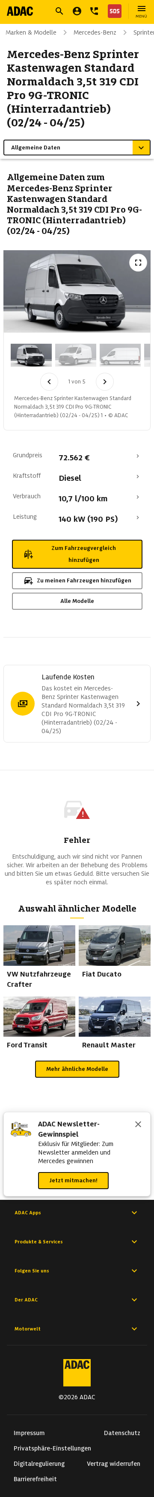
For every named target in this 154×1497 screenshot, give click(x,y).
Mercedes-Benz (95, 32)
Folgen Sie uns (32, 1271)
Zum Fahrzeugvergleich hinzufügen (83, 554)
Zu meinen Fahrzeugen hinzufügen (84, 580)
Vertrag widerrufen (113, 1464)
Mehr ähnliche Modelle (77, 1069)
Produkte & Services (39, 1242)
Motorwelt (28, 1329)
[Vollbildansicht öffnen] (138, 263)
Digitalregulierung (39, 1464)
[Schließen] (138, 1125)
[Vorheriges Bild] (49, 382)
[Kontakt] (94, 11)
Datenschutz (122, 1433)
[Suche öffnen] (59, 11)
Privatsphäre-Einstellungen (52, 1448)
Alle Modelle (77, 601)
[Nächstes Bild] (105, 382)
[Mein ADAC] (77, 11)
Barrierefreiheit (35, 1479)
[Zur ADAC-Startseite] (20, 11)
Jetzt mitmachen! (73, 1180)
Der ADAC (26, 1300)
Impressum (29, 1433)
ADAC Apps (28, 1213)
